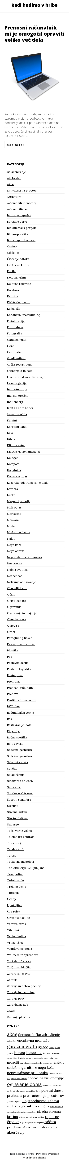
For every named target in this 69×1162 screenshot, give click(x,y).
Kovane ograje (17, 476)
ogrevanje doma (24, 1084)
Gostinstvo (14, 352)
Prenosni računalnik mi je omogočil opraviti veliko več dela (34, 33)
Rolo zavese (15, 744)
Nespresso (14, 563)
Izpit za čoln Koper (20, 408)
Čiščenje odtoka (18, 259)
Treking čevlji (16, 886)
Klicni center (16, 445)
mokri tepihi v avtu (51, 1058)
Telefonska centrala (20, 837)
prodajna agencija (14, 1101)
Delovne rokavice (19, 284)
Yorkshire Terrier (19, 961)
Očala (11, 594)
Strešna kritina (17, 812)
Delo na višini (16, 277)
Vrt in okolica (16, 936)
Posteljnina (15, 675)
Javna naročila (17, 414)
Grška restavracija (19, 364)
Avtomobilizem (17, 209)
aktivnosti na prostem (22, 190)
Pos (9, 656)
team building (38, 1117)
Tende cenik (15, 849)
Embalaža (13, 308)
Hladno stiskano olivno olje (26, 377)
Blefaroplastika (17, 234)
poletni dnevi (52, 1090)
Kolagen (12, 458)
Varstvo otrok (16, 924)
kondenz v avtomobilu (51, 1053)
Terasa (11, 855)
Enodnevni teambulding (23, 315)
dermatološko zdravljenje (39, 1034)
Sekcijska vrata (17, 762)
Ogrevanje (14, 607)
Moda (11, 526)
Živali (11, 1011)
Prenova (12, 694)
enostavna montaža (33, 1040)
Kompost (13, 464)
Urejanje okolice (18, 918)
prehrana (14, 1095)
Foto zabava (15, 327)
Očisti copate (16, 601)
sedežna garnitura (22, 1106)
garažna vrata (22, 1046)
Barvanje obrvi (17, 221)
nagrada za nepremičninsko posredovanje (36, 1063)
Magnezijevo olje (18, 501)
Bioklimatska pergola (22, 228)
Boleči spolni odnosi (21, 240)
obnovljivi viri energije (45, 1078)
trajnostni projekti (27, 1122)
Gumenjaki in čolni (20, 371)
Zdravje (12, 980)
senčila (43, 1106)
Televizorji (14, 843)
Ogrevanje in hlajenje (22, 613)
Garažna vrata (16, 340)
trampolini (39, 1122)
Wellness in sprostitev (22, 955)
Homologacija (16, 383)
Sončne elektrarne (20, 793)
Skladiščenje (15, 775)
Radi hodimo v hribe (34, 5)
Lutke (11, 495)
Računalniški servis (20, 712)
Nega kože (14, 545)
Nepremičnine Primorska (24, 557)
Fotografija (14, 333)
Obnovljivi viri (17, 588)
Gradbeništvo (16, 358)
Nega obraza (15, 551)
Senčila (12, 768)
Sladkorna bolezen (20, 781)
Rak (9, 719)
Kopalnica (14, 470)
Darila (11, 271)
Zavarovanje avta (18, 973)
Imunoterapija (17, 389)
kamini (19, 1052)
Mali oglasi (14, 507)
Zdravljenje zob (17, 1004)
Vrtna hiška (15, 942)
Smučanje (14, 787)
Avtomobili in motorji (22, 203)
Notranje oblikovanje (21, 582)
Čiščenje (13, 252)
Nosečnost (14, 576)
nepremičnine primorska (27, 1072)
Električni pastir (18, 302)
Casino (12, 246)
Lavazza (12, 489)
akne (12, 1034)
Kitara (11, 439)
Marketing (14, 514)
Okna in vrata (16, 619)
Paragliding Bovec (19, 638)
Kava (10, 433)
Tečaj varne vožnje (20, 831)
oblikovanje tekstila (19, 1079)
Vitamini (13, 930)
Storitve (12, 806)
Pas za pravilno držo (21, 644)
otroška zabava (19, 1091)
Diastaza (13, 290)
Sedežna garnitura (20, 750)
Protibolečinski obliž (21, 700)
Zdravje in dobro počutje (24, 986)
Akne (10, 184)
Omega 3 (13, 625)
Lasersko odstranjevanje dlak (27, 482)
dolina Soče (11, 1041)
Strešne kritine (17, 818)
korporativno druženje (16, 1058)
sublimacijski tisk (25, 1117)
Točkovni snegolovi (20, 861)
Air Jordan (14, 178)
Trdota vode (15, 880)
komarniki (34, 1052)
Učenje (12, 899)
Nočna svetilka (17, 569)
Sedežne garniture (20, 756)
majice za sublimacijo (34, 1058)
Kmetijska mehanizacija (23, 451)
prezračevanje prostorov (43, 1095)
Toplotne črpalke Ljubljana (25, 868)
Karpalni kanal (17, 427)
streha (42, 1111)
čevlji (20, 1132)
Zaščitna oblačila (19, 967)
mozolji (13, 1062)
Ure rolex (13, 911)
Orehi (11, 632)
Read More (15, 144)
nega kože (46, 1067)
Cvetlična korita (18, 265)
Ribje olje (13, 731)
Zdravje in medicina (20, 992)
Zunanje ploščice (19, 1017)
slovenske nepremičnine (26, 1112)
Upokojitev (14, 905)
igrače (43, 1047)
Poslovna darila (18, 663)
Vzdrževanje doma (19, 948)
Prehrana (13, 681)
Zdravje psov (16, 998)
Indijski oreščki (17, 395)
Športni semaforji (19, 799)
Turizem (13, 893)
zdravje (33, 1127)
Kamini (12, 420)
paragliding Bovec (33, 1091)
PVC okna (13, 706)
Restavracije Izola (19, 725)
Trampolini (15, 874)
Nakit (11, 538)
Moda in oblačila (18, 532)
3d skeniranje (16, 172)
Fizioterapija (16, 321)
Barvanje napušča (19, 215)
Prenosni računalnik (21, 688)
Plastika (12, 650)
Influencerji (15, 402)
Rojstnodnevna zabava (40, 1101)
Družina (12, 296)
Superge (13, 824)
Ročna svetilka (17, 737)
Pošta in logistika (19, 669)
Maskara (13, 520)
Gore (10, 346)
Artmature (14, 197)
